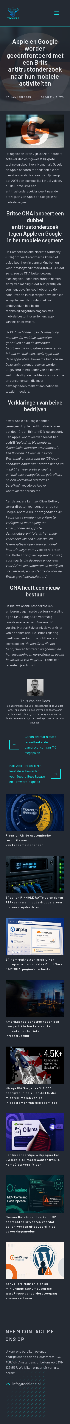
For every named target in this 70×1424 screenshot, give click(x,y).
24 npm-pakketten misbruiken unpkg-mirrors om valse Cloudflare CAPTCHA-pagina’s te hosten (34, 964)
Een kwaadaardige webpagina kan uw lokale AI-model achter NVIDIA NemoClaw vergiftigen (33, 1159)
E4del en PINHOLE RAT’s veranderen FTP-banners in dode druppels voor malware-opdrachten (34, 902)
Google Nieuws (52, 97)
